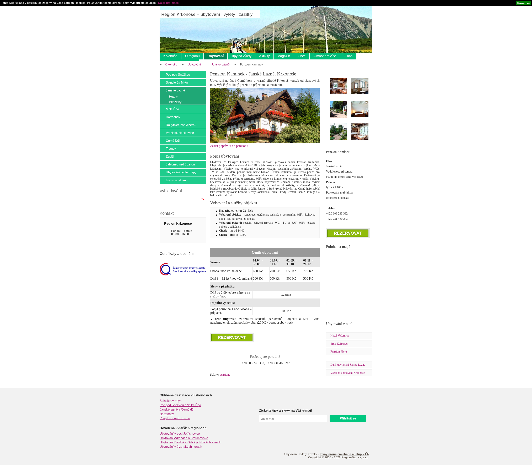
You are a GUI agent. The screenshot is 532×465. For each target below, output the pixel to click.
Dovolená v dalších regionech (183, 428)
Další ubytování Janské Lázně (347, 364)
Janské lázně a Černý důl (177, 409)
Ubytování (215, 56)
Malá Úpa (172, 109)
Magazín (283, 56)
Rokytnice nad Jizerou (181, 125)
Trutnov (171, 148)
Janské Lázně (220, 64)
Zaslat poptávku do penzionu (229, 146)
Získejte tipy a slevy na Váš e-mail (285, 410)
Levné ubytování (177, 180)
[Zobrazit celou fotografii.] (342, 86)
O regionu (192, 56)
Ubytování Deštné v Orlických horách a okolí (190, 442)
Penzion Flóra (338, 351)
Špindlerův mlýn (170, 400)
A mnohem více (324, 56)
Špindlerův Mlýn (177, 82)
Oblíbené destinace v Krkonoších (186, 395)
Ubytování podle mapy (181, 172)
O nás (348, 56)
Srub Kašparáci (339, 343)
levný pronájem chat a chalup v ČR (344, 454)
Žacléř (170, 156)
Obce (302, 56)
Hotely (173, 96)
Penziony (175, 102)
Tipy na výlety (241, 56)
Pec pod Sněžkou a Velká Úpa (180, 405)
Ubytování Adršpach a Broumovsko (184, 438)
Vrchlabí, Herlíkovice (180, 132)
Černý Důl (173, 140)
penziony (225, 374)
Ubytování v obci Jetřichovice (180, 433)
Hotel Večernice (339, 335)
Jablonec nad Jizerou (180, 164)
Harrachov (173, 117)
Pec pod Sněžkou (178, 74)
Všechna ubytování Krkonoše (347, 372)
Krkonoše (170, 56)
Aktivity (264, 56)
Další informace (168, 2)
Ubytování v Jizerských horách (181, 446)
